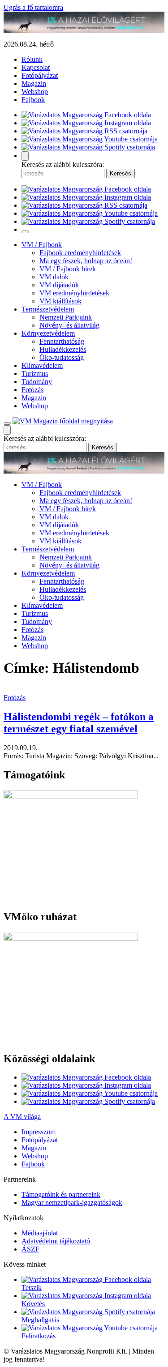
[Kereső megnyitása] (25, 156)
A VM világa (22, 1116)
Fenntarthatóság (61, 341)
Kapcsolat (36, 67)
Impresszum (39, 1132)
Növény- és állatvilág (69, 325)
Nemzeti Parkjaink (65, 317)
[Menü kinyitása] (7, 423)
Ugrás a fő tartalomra (33, 7)
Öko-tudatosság (61, 357)
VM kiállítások (60, 301)
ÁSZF (30, 1249)
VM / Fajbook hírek (67, 269)
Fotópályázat (40, 75)
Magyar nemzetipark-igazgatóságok (72, 1202)
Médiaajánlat (40, 1233)
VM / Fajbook (42, 244)
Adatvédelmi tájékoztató (56, 1241)
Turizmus (35, 373)
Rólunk (32, 59)
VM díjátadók (59, 285)
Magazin (34, 83)
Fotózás (32, 389)
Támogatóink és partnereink (61, 1194)
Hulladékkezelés (62, 349)
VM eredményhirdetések (74, 293)
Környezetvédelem (48, 333)
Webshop (35, 91)
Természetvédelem (48, 309)
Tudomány (37, 381)
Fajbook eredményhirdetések (80, 252)
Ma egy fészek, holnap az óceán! (85, 261)
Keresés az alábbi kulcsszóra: (63, 164)
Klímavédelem (42, 365)
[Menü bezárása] (25, 232)
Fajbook (33, 99)
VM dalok (54, 277)
